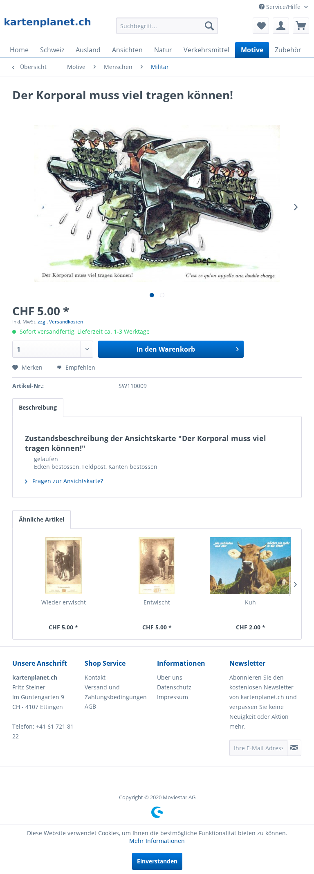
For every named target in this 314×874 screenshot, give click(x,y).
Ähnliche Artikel (41, 519)
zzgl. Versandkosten (60, 321)
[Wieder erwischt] (63, 565)
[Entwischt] (157, 565)
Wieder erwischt (63, 602)
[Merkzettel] (261, 26)
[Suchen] (209, 26)
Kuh (250, 602)
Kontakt (95, 677)
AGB (90, 706)
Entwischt (157, 602)
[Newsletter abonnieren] (294, 748)
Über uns (169, 677)
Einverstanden (157, 861)
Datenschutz (174, 687)
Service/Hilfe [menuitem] (283, 7)
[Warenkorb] (301, 26)
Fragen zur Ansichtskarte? (67, 481)
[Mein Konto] (281, 26)
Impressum (172, 697)
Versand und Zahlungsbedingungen (116, 692)
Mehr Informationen (157, 841)
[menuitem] (167, 26)
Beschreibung (38, 407)
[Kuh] (250, 565)
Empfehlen (79, 367)
